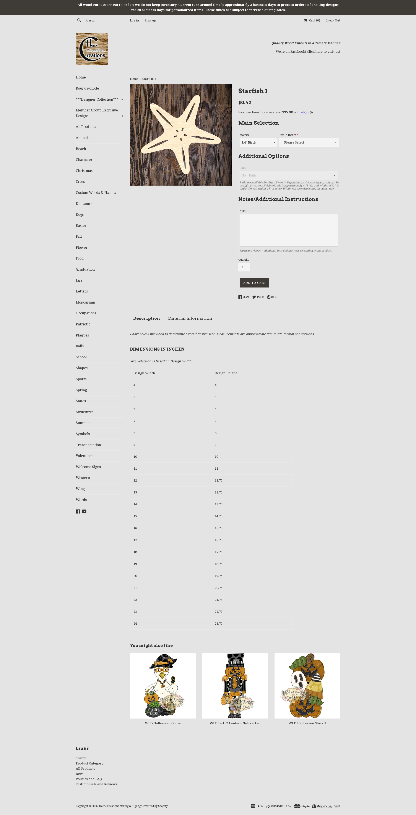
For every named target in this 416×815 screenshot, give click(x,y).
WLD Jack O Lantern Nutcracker (235, 723)
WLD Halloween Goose (163, 723)
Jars (79, 280)
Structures (84, 412)
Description (146, 318)
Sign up (150, 20)
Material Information (189, 318)
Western (83, 478)
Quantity (243, 259)
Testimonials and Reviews (96, 784)
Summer (83, 423)
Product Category (89, 763)
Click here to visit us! (323, 52)
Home (81, 77)
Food (80, 258)
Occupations (86, 313)
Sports (81, 379)
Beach (81, 149)
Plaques (82, 335)
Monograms (86, 302)
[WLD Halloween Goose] (163, 686)
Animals (82, 138)
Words (81, 500)
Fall (79, 236)
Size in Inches (287, 135)
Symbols (83, 434)
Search (81, 758)
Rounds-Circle (87, 88)
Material (245, 135)
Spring (81, 390)
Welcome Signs (88, 467)
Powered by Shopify (155, 806)
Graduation (85, 269)
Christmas (84, 171)
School (81, 357)
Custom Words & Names (96, 193)
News (80, 774)
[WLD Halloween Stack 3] (307, 686)
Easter (81, 226)
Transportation (88, 445)
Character (84, 160)
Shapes (82, 368)
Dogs (80, 214)
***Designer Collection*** (100, 99)
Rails (80, 346)
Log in (134, 20)
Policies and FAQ (89, 779)
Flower (82, 247)
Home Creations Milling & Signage (120, 806)
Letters (82, 291)
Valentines (84, 456)
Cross (80, 182)
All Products (86, 127)
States (81, 401)
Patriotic (83, 324)
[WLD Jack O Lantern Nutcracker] (235, 686)
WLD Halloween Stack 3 (307, 723)
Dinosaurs (84, 204)
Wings (81, 489)
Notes (243, 211)
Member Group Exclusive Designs (100, 113)
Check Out (333, 20)
